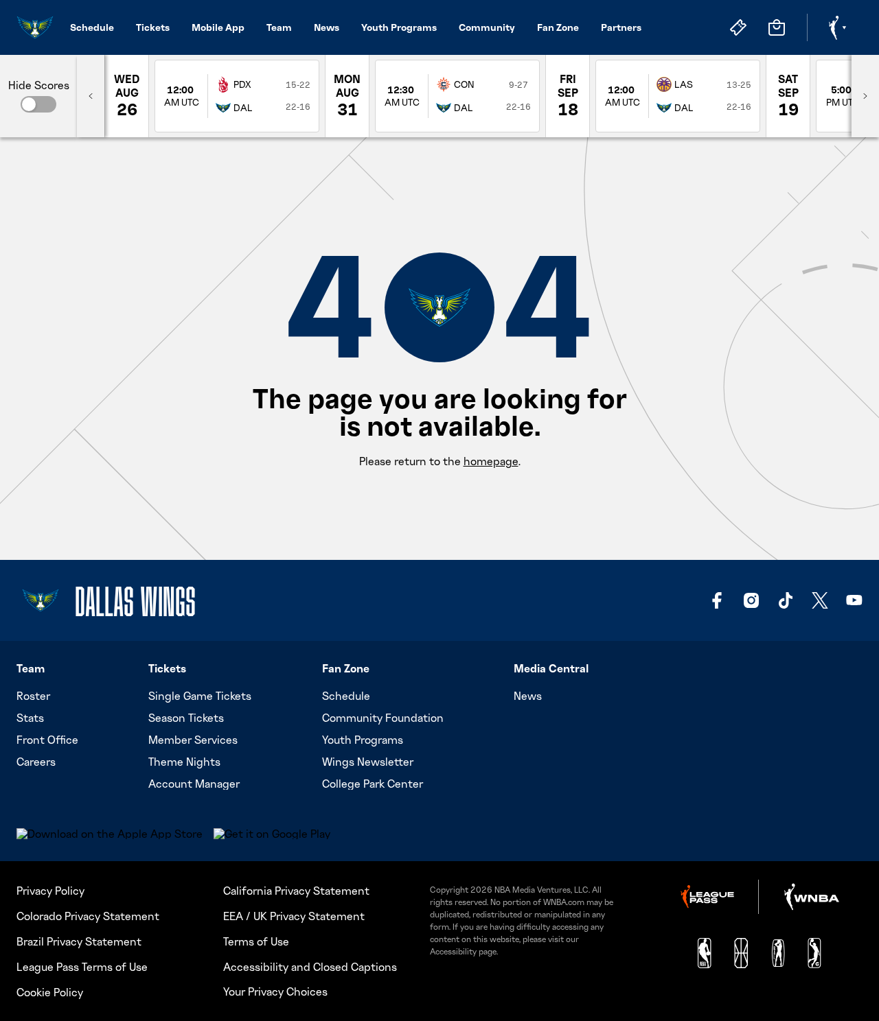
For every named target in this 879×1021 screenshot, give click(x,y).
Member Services (193, 740)
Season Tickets (186, 718)
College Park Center (372, 783)
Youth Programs (399, 27)
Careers (36, 761)
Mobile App (218, 27)
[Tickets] (738, 27)
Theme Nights (184, 761)
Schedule (92, 27)
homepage (491, 461)
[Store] (776, 27)
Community (487, 27)
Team (279, 27)
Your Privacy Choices (275, 991)
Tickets (153, 27)
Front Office (47, 740)
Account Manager (194, 783)
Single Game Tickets (199, 696)
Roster (33, 696)
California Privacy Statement (296, 890)
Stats (30, 718)
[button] (38, 104)
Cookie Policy (49, 992)
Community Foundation (383, 718)
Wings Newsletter (367, 761)
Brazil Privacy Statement (78, 941)
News (326, 27)
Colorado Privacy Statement (87, 916)
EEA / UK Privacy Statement (294, 916)
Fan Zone (558, 27)
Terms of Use (256, 941)
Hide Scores (38, 85)
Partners (621, 27)
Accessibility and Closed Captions (310, 967)
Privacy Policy (50, 890)
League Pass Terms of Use (82, 967)
